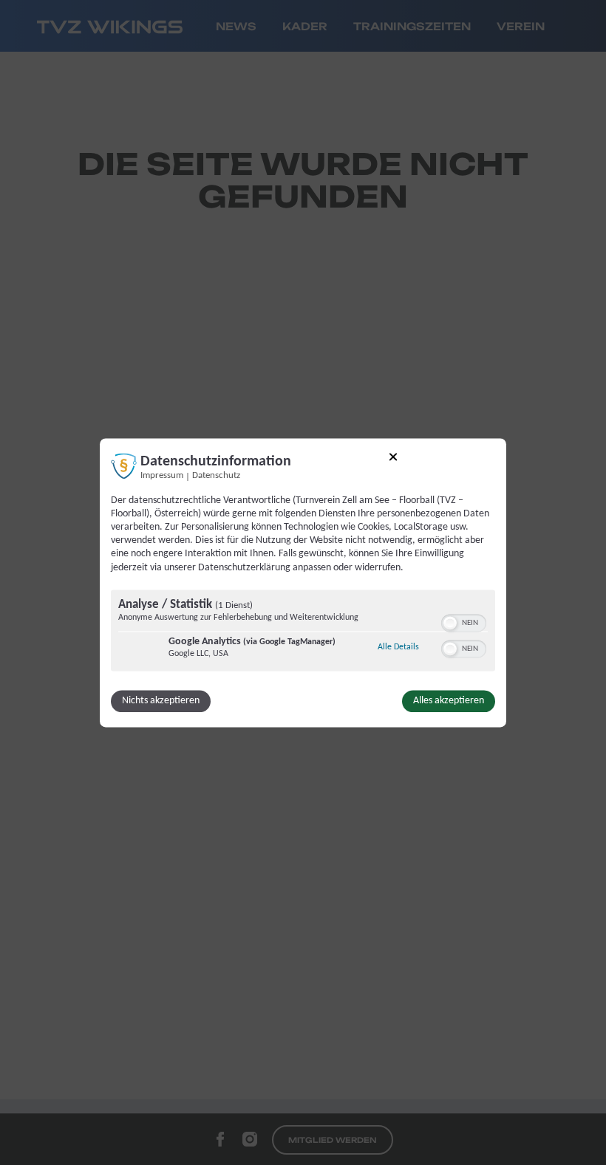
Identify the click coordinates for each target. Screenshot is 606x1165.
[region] (303, 632)
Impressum (161, 475)
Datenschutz (216, 475)
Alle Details (398, 647)
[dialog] (303, 582)
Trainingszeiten (412, 26)
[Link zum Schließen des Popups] (393, 459)
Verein (521, 26)
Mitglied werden (332, 1139)
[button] (450, 622)
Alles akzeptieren (448, 700)
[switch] (464, 621)
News (236, 26)
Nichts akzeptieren (161, 700)
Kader (304, 26)
